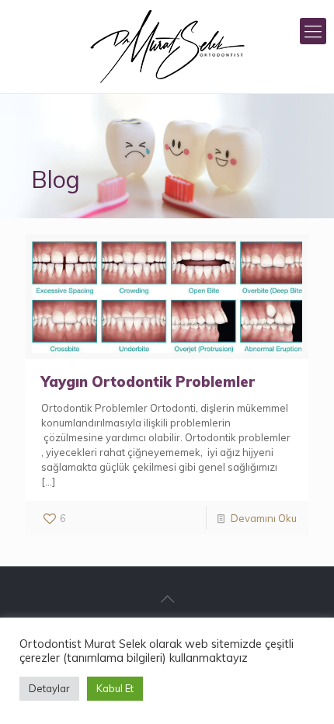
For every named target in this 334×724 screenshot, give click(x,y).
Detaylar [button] (49, 688)
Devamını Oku (264, 518)
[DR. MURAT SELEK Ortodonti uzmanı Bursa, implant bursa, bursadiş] (167, 46)
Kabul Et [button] (115, 688)
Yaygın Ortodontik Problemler (148, 382)
